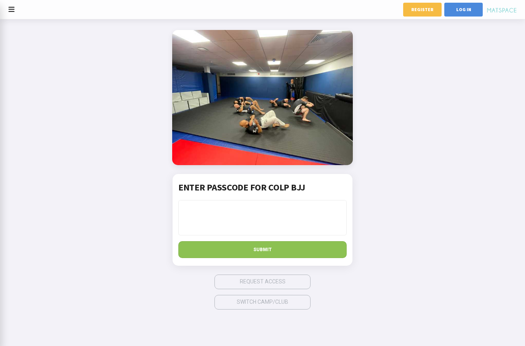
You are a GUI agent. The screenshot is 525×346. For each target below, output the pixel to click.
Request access (263, 281)
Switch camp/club (262, 302)
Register (422, 9)
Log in (463, 9)
